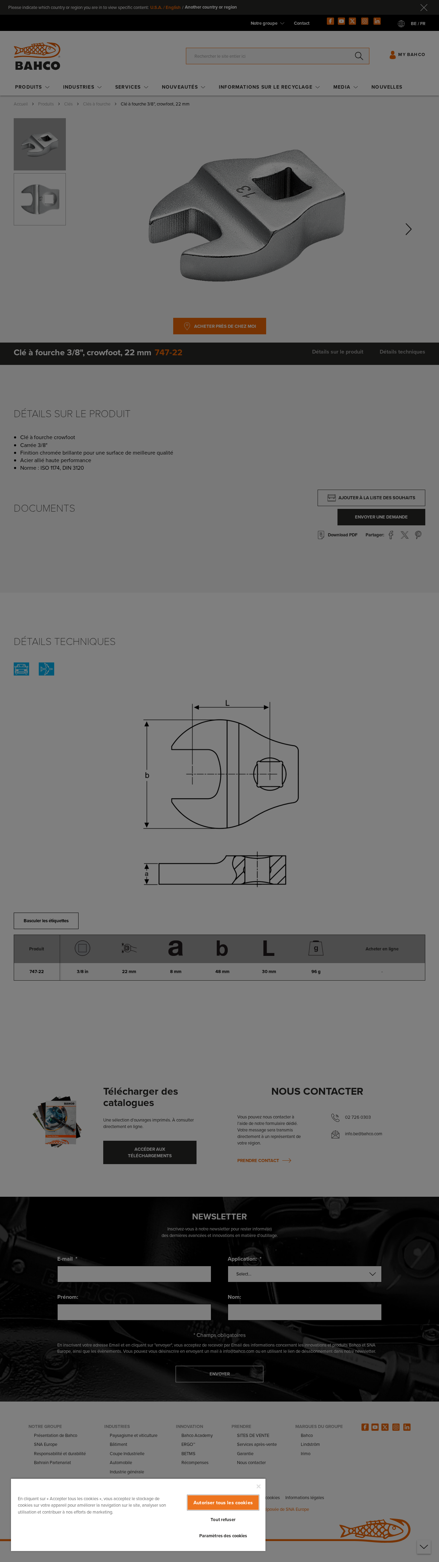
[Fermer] (259, 1486)
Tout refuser (223, 1519)
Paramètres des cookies (223, 1535)
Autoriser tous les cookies (223, 1502)
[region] (138, 1514)
